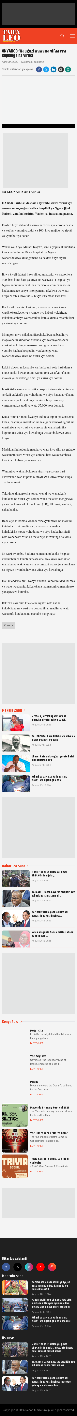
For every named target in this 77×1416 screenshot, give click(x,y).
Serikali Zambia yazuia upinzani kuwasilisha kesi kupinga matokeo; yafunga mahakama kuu (51, 1382)
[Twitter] (17, 1267)
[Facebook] (39, 69)
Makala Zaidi (12, 710)
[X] (46, 69)
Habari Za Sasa (13, 866)
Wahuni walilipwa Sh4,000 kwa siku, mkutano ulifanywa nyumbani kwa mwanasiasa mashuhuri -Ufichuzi (52, 1303)
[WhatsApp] (68, 69)
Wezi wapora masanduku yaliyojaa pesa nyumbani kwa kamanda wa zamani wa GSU (51, 1286)
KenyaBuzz (10, 1022)
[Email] (61, 69)
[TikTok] (29, 1267)
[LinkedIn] (53, 69)
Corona (8, 625)
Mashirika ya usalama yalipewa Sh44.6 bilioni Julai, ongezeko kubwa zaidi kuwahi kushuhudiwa (52, 1348)
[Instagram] (52, 1267)
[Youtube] (40, 1267)
